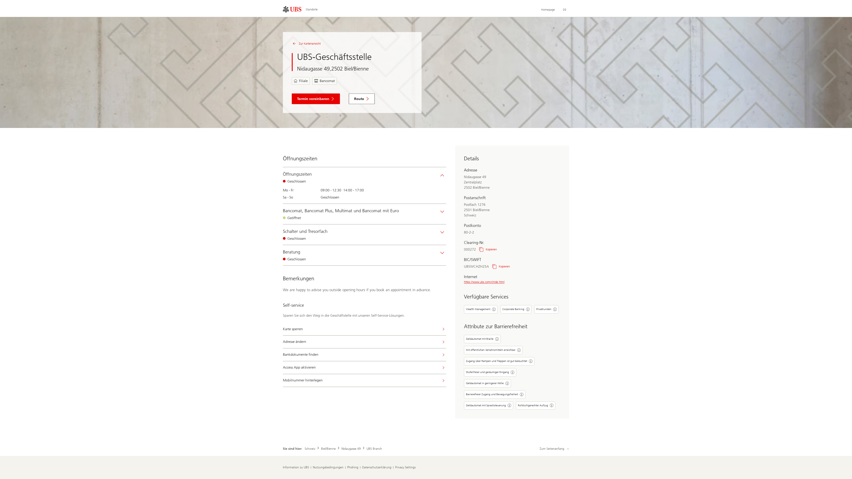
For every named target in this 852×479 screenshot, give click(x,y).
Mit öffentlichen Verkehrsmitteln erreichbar (490, 349)
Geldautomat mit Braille (479, 338)
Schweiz (310, 449)
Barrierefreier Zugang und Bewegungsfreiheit (492, 394)
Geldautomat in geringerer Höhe (485, 383)
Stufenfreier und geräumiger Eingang (487, 372)
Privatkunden (543, 309)
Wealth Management (478, 309)
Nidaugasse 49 (351, 449)
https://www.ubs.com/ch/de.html (484, 282)
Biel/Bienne (328, 449)
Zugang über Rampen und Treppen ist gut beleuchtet (496, 361)
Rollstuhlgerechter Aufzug (533, 405)
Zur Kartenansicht (310, 43)
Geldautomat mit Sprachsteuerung (486, 405)
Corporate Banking (513, 309)
